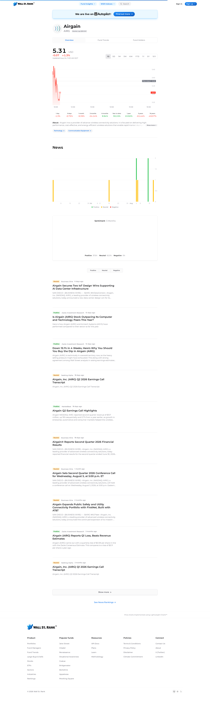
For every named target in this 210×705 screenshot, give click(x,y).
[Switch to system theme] (174, 691)
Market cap (79, 31)
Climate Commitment (133, 657)
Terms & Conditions (132, 644)
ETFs (29, 665)
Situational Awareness (69, 657)
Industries (31, 674)
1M (119, 56)
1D (108, 56)
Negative (116, 270)
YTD (137, 56)
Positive (93, 270)
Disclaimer (128, 652)
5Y (148, 56)
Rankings (31, 679)
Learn (93, 652)
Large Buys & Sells (35, 657)
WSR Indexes (106, 4)
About (158, 648)
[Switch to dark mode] (181, 691)
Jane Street (64, 644)
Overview (69, 40)
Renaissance (64, 652)
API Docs (95, 644)
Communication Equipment (78, 131)
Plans (93, 648)
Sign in (179, 4)
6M (130, 56)
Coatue (62, 661)
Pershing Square (66, 679)
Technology (58, 131)
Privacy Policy (129, 648)
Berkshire (63, 670)
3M (125, 56)
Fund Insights (87, 4)
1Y (143, 56)
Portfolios (31, 644)
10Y (154, 56)
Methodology (97, 657)
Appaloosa (63, 674)
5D (114, 56)
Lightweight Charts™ (158, 615)
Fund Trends (103, 40)
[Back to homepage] (24, 4)
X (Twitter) (160, 652)
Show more (151, 125)
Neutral (104, 270)
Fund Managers (34, 648)
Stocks (30, 661)
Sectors (30, 670)
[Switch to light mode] (177, 691)
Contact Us (160, 644)
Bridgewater (64, 665)
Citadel (62, 648)
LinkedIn (159, 657)
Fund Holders (139, 40)
